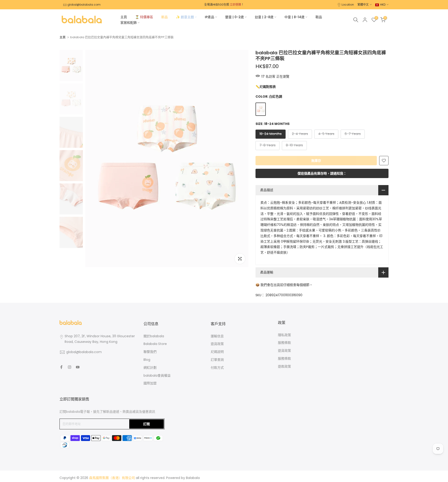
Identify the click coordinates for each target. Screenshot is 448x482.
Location (348, 5)
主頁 (123, 17)
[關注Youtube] (78, 367)
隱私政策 (284, 335)
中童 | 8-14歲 (294, 17)
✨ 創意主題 (185, 17)
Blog (147, 359)
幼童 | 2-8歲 (264, 17)
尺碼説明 (217, 351)
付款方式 (217, 367)
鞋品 (318, 17)
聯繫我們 (150, 351)
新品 (164, 17)
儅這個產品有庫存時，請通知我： (322, 173)
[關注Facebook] (61, 367)
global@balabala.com (84, 5)
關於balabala (154, 336)
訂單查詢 (217, 359)
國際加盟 (150, 383)
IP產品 (209, 17)
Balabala (193, 477)
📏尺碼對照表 (266, 86)
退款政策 (284, 366)
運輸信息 (217, 336)
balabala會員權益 (157, 375)
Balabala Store (155, 343)
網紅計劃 (150, 367)
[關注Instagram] (69, 367)
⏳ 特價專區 (144, 17)
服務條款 (284, 342)
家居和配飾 (128, 22)
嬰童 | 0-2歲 (234, 17)
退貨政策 (217, 343)
